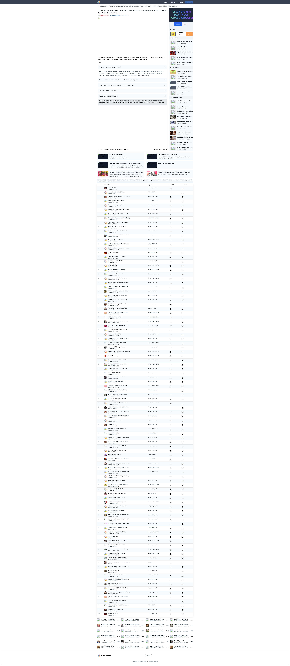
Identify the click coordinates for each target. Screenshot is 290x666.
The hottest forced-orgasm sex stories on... (119, 248)
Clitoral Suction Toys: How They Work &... (118, 325)
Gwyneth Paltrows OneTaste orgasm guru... (119, 463)
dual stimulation (112, 309)
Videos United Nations (113, 252)
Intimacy (191, 139)
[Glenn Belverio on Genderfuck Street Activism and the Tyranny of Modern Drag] (173, 117)
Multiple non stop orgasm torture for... (117, 304)
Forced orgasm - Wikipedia (114, 372)
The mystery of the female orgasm (116, 501)
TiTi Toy (181, 33)
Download (189, 2)
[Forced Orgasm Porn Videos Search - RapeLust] (173, 128)
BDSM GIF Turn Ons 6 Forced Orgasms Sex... (119, 411)
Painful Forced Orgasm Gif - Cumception (118, 222)
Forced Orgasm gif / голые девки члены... (118, 566)
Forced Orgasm (112, 187)
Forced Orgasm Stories (182, 49)
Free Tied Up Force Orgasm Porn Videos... (118, 213)
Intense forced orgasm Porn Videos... (117, 428)
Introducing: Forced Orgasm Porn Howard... (119, 291)
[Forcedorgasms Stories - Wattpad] (173, 107)
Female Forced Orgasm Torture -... (116, 192)
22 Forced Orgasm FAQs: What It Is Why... (118, 312)
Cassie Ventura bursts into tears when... (118, 540)
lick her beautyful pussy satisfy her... (117, 347)
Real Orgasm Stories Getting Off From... (118, 385)
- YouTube (110, 355)
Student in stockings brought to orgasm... (118, 441)
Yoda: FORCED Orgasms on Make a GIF (117, 390)
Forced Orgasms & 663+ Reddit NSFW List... (119, 235)
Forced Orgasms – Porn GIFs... (115, 420)
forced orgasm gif (112, 189)
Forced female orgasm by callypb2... (117, 532)
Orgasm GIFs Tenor (113, 613)
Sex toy (166, 2)
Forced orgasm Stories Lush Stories (117, 273)
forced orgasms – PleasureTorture (116, 553)
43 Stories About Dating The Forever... (117, 364)
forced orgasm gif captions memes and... (118, 437)
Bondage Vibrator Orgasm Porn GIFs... (117, 398)
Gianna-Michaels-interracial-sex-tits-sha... (118, 605)
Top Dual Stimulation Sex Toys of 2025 (117, 308)
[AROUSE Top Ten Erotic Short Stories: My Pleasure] (173, 72)
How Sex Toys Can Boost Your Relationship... (119, 562)
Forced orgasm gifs (113, 536)
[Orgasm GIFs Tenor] (173, 53)
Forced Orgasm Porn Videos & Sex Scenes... (119, 446)
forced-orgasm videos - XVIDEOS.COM (117, 368)
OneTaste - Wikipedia (159, 149)
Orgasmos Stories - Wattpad (115, 334)
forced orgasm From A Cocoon (115, 609)
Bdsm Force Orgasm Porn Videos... (116, 381)
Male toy (173, 2)
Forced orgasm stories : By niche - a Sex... (118, 467)
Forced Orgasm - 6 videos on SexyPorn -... (118, 359)
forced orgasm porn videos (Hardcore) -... (118, 579)
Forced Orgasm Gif (181, 54)
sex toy (148, 655)
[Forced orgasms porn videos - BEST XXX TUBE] (173, 42)
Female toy (181, 2)
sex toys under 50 (112, 456)
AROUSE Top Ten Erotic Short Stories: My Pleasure (114, 149)
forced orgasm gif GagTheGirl (115, 261)
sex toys (110, 563)
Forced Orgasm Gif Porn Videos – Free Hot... (119, 415)
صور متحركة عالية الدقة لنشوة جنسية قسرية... (118, 243)
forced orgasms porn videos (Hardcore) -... (118, 209)
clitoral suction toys (113, 327)
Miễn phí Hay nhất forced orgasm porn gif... (119, 476)
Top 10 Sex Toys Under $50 (114, 454)
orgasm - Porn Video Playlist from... (117, 497)
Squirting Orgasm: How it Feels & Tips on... (119, 523)
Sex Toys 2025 (192, 134)
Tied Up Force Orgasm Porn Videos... (117, 256)
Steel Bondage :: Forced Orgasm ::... (117, 544)
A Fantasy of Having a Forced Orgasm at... (118, 402)
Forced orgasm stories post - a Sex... (117, 239)
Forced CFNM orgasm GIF (114, 433)
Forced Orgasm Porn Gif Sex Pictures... (117, 600)
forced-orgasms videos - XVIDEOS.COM (117, 200)
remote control (111, 460)
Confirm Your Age (181, 46)
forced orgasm (103, 6)
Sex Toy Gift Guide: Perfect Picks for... (117, 557)
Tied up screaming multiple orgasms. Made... (119, 196)
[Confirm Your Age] (173, 48)
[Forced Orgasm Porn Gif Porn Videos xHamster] (173, 93)
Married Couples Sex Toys (183, 134)
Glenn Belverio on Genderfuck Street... (117, 394)
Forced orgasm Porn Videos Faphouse (117, 295)
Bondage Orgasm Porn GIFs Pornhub (117, 230)
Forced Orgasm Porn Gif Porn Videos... (117, 450)
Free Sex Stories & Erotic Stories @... (117, 269)
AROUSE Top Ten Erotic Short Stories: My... (118, 484)
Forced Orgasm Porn (181, 43)
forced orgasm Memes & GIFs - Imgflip (117, 299)
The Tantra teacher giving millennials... (118, 321)
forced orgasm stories (113, 219)
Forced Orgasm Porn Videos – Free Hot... (118, 329)
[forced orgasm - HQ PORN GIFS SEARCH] (173, 143)
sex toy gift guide (112, 559)
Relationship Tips (185, 139)
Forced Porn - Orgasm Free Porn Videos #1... (119, 471)
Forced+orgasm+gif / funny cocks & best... (118, 282)
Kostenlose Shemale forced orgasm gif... (118, 527)
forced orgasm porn (113, 198)
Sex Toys (179, 139)
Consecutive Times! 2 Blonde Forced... (117, 575)
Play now (189, 34)
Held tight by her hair (113, 570)
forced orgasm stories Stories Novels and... (119, 278)
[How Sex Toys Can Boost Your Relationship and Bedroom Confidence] (173, 138)
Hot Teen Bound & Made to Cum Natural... (118, 514)
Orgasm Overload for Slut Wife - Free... (117, 377)
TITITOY (181, 34)
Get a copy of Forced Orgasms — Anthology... (119, 218)
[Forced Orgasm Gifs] (173, 63)
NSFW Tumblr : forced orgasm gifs (116, 480)
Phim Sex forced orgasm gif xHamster (117, 205)
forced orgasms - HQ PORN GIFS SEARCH (118, 338)
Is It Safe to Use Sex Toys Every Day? (117, 493)
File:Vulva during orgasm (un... (115, 583)
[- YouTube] (173, 77)
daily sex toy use (112, 494)
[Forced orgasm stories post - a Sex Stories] (173, 58)
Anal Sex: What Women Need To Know (117, 342)
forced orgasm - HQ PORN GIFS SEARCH (118, 587)
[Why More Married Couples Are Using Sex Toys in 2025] (173, 133)
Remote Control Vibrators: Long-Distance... (118, 458)
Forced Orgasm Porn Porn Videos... (116, 226)
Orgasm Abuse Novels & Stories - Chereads (119, 351)
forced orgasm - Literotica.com (115, 316)
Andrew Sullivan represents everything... (118, 549)
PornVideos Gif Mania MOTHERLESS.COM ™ (119, 519)
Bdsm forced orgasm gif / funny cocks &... (118, 286)
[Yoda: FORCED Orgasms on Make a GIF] (173, 88)
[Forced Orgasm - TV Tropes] (173, 82)
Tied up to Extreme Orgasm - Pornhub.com (119, 592)
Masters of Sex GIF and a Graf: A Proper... (118, 407)
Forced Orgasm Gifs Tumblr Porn (116, 489)
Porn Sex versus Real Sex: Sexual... (116, 510)
